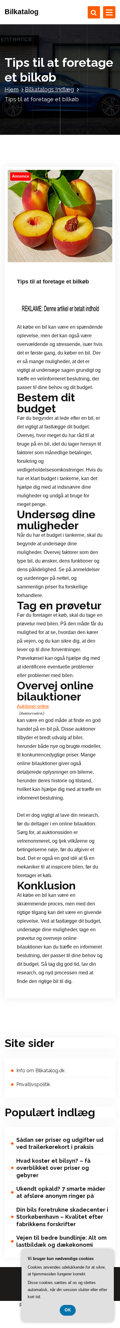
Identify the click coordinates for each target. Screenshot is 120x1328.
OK (68, 1310)
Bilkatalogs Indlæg (49, 89)
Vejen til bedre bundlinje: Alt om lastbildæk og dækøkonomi (61, 1241)
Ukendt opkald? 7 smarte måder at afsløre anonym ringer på (60, 1192)
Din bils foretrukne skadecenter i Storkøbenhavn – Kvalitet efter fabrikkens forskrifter (62, 1216)
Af (70, 255)
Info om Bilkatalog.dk (40, 1070)
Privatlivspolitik (33, 1084)
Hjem (11, 89)
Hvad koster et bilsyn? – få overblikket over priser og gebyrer (53, 1167)
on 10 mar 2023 (41, 255)
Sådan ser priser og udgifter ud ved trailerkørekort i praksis (59, 1143)
